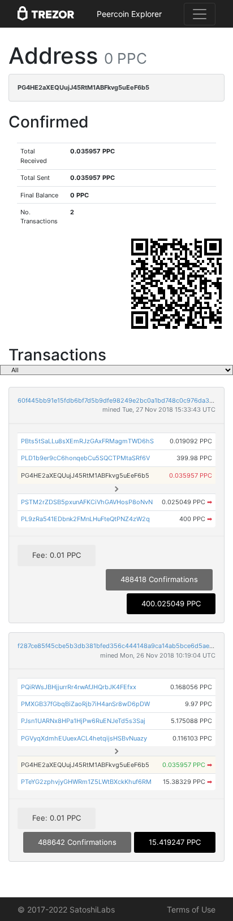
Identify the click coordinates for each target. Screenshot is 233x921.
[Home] (46, 14)
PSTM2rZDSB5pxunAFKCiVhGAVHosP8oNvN (87, 502)
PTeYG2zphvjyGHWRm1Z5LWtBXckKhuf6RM (86, 782)
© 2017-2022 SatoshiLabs (66, 909)
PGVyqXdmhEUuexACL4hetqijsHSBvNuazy (84, 738)
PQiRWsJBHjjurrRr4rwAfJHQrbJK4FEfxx (78, 687)
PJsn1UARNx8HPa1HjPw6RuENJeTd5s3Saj (83, 721)
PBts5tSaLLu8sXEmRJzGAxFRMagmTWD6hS (87, 441)
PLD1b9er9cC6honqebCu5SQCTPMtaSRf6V (85, 458)
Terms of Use (191, 909)
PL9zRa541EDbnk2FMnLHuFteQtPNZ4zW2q (85, 519)
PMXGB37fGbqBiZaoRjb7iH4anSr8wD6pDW (85, 704)
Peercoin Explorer (129, 14)
